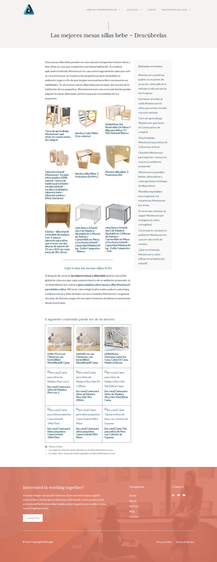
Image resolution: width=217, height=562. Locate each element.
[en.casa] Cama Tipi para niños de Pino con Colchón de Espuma (116, 433)
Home (132, 495)
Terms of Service (185, 542)
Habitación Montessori (102, 9)
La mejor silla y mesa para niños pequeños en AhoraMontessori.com (82, 453)
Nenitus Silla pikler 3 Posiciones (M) (116, 173)
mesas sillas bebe (99, 268)
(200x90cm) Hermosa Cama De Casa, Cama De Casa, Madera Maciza (116, 358)
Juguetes (132, 9)
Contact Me (33, 518)
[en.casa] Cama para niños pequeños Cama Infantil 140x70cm (58, 433)
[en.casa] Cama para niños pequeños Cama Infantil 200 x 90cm (87, 433)
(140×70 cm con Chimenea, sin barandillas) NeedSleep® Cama (58, 358)
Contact (134, 516)
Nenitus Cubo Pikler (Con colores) (86, 134)
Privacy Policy (164, 542)
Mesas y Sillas (55, 446)
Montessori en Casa (175, 9)
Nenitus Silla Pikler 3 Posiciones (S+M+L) (86, 175)
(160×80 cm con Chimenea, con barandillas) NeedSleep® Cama (87, 358)
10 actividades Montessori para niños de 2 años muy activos (152, 142)
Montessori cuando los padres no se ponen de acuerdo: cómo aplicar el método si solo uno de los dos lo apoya (152, 84)
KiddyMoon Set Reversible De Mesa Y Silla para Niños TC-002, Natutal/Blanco (118, 129)
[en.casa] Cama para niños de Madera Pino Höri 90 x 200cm (87, 395)
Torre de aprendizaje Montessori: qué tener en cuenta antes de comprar (57, 135)
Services (134, 506)
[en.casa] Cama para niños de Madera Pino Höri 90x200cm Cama (116, 395)
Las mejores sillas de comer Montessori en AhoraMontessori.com (81, 450)
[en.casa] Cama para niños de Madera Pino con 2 (58, 389)
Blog (131, 511)
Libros (152, 9)
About (132, 500)
